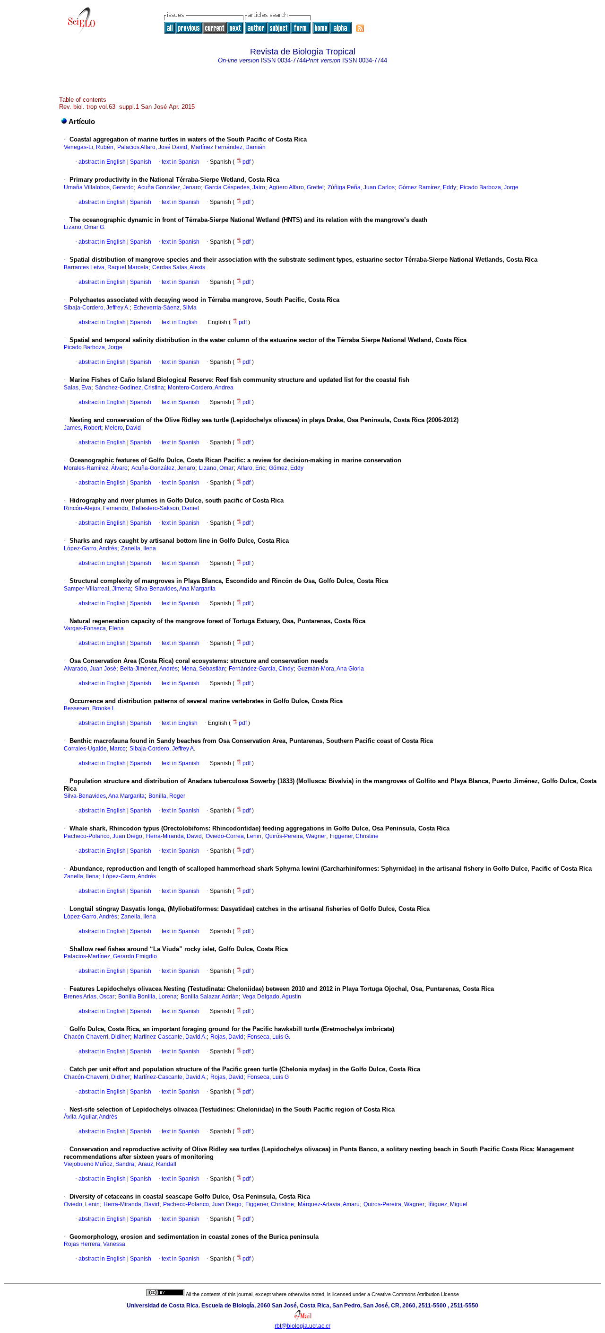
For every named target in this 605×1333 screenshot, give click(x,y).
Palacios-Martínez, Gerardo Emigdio (110, 956)
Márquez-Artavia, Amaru (329, 1204)
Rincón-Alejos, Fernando (96, 508)
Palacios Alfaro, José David (152, 147)
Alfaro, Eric (251, 468)
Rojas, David (226, 1036)
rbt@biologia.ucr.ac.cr (302, 1326)
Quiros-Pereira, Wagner (393, 1204)
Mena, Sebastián (203, 668)
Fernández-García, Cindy (261, 668)
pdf (247, 162)
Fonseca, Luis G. (268, 1036)
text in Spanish (180, 162)
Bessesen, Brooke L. (90, 708)
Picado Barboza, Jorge (489, 187)
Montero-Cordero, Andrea (200, 387)
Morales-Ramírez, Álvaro (96, 468)
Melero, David (123, 427)
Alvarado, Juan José (90, 668)
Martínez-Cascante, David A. (170, 1036)
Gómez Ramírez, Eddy (427, 187)
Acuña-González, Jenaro (163, 468)
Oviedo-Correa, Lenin (233, 836)
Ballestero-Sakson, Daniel (165, 508)
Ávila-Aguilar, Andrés (90, 1116)
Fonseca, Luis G (268, 1077)
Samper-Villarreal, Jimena (97, 588)
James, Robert (82, 427)
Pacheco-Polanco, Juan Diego (103, 836)
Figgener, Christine (354, 836)
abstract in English (102, 162)
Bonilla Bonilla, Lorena (147, 996)
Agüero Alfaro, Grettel (296, 187)
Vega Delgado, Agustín (271, 996)
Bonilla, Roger (166, 796)
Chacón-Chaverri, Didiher (97, 1036)
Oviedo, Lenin (82, 1204)
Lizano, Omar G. (84, 227)
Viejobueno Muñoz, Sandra (99, 1164)
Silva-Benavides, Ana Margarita (175, 588)
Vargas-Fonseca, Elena (94, 628)
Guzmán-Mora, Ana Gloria (330, 668)
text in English (180, 322)
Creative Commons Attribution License (415, 1294)
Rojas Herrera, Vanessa (94, 1244)
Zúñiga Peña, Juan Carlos (361, 187)
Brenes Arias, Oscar (89, 996)
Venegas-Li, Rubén (88, 147)
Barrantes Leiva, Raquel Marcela (106, 267)
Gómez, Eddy (286, 468)
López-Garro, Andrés (90, 548)
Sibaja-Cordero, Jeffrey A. (97, 307)
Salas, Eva (77, 387)
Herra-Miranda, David (174, 836)
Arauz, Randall (157, 1164)
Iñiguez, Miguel (447, 1204)
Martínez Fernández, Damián (228, 147)
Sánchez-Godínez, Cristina (129, 387)
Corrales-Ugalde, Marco (95, 748)
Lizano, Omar (216, 468)
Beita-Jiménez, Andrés (149, 668)
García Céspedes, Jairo (235, 187)
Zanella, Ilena (138, 548)
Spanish (140, 162)
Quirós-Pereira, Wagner (295, 836)
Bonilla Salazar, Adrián (210, 996)
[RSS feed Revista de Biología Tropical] (360, 28)
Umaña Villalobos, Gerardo (99, 187)
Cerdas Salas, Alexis (178, 267)
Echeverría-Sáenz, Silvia (165, 307)
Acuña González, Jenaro (169, 187)
